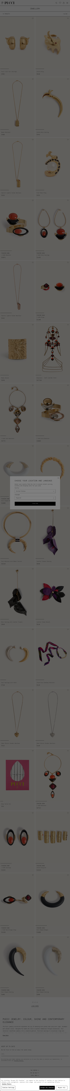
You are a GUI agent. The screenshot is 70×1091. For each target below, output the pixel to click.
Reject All (61, 1087)
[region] (35, 1084)
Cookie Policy (6, 1084)
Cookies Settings (8, 1087)
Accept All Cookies (47, 1087)
